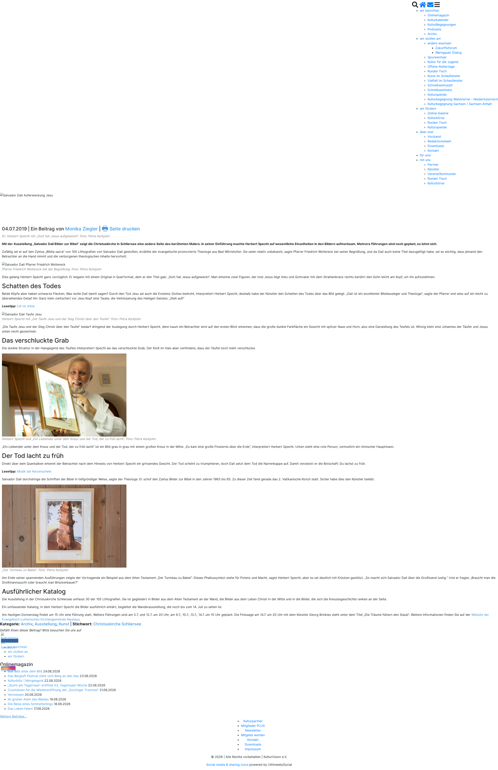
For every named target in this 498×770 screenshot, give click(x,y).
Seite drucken (121, 229)
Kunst (64, 624)
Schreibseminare (440, 90)
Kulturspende (437, 94)
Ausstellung (46, 624)
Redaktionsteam (439, 141)
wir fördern (428, 108)
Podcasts (434, 29)
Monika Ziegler (81, 229)
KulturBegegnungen (442, 24)
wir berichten (429, 10)
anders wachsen (439, 43)
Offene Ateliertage (441, 66)
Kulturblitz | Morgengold (25, 680)
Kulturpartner (253, 721)
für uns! (425, 155)
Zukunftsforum (446, 48)
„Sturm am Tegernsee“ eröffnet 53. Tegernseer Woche (47, 685)
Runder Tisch (437, 71)
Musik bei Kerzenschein (34, 471)
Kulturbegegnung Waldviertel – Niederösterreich (463, 99)
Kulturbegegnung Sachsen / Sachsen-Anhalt (460, 104)
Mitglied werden (253, 735)
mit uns (425, 160)
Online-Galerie (438, 113)
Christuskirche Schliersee (117, 624)
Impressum (253, 749)
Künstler (433, 169)
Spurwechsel (437, 57)
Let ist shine (26, 306)
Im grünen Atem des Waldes (28, 699)
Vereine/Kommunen (442, 174)
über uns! (426, 132)
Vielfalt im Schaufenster (445, 80)
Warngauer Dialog (448, 52)
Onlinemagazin (438, 15)
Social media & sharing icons (227, 764)
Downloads (436, 146)
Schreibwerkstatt (440, 85)
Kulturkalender (438, 20)
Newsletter (253, 730)
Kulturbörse (436, 118)
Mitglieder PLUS (253, 726)
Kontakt (433, 150)
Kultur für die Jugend (443, 62)
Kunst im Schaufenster (444, 76)
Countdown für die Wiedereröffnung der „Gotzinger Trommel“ (53, 690)
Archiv (432, 34)
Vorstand (434, 136)
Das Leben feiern (20, 708)
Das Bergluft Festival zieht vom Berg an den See (43, 676)
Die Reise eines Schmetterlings (30, 704)
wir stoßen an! (430, 38)
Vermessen (16, 694)
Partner (433, 164)
